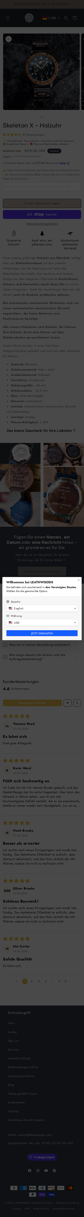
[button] (42, 608)
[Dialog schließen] (79, 580)
